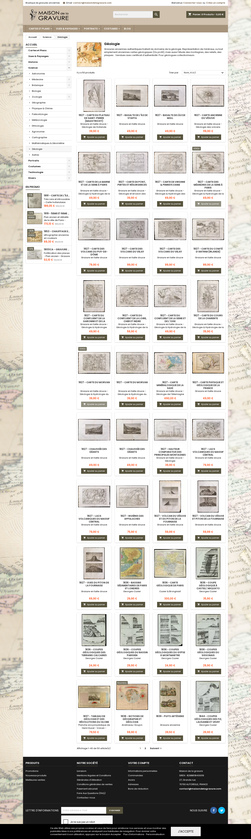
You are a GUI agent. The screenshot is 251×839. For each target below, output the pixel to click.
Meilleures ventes (35, 780)
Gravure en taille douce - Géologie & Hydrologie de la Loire (132, 327)
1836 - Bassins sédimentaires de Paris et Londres (132, 585)
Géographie (39, 102)
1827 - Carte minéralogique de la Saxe (170, 385)
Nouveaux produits (36, 775)
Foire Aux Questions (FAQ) (91, 793)
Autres (35, 154)
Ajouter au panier (94, 137)
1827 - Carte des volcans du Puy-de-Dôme (94, 251)
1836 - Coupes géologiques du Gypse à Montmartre (170, 652)
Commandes (135, 775)
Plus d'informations (134, 834)
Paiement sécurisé (87, 788)
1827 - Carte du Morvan (94, 382)
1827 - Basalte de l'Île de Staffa (132, 116)
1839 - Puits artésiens (170, 716)
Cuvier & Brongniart (170, 591)
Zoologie (37, 96)
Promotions (32, 771)
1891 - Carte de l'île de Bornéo (57, 195)
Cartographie (39, 137)
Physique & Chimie (42, 108)
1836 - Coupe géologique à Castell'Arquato (208, 585)
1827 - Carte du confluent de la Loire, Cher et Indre (132, 318)
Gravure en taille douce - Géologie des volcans (208, 125)
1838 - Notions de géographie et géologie (132, 719)
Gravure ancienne (170, 725)
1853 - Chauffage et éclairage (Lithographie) (57, 231)
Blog (127, 28)
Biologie (36, 91)
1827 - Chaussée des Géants (94, 450)
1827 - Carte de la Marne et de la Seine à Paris (94, 183)
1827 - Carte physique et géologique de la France (208, 385)
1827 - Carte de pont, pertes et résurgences (132, 183)
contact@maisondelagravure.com (92, 2)
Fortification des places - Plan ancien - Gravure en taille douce (57, 256)
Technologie (35, 172)
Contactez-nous (86, 797)
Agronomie (38, 131)
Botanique (37, 85)
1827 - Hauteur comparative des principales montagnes (170, 452)
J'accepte (186, 831)
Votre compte (138, 763)
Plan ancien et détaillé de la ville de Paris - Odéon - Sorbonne (56, 220)
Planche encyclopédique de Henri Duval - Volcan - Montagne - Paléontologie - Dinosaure (94, 729)
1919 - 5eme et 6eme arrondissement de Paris (57, 213)
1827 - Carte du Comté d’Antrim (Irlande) (208, 250)
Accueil (31, 45)
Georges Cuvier (132, 591)
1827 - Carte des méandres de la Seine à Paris (208, 184)
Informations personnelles (142, 771)
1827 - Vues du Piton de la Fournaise (94, 584)
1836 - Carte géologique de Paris (170, 584)
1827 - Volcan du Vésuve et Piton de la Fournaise (208, 517)
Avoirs (131, 780)
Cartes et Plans (39, 28)
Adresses (133, 784)
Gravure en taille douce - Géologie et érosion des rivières (132, 193)
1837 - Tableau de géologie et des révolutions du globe (94, 719)
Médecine (37, 79)
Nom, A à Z (204, 73)
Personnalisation (155, 834)
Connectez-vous (192, 2)
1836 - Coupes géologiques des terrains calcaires (94, 652)
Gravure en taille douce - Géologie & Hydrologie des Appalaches (170, 193)
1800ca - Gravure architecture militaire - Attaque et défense (57, 249)
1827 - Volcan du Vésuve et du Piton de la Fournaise (170, 518)
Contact (186, 763)
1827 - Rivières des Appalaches (132, 517)
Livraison (81, 771)
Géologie (37, 149)
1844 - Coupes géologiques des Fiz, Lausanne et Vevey (208, 719)
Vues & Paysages (67, 28)
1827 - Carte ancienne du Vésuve (208, 116)
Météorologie (39, 120)
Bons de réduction (138, 788)
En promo (33, 187)
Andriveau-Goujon (132, 725)
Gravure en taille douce (132, 124)
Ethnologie (38, 125)
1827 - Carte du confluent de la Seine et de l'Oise (170, 318)
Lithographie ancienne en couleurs (56, 236)
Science (33, 67)
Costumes (111, 28)
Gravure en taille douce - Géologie (170, 459)
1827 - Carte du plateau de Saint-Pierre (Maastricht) (94, 118)
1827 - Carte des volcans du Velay (132, 250)
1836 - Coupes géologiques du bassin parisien (132, 652)
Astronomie (38, 73)
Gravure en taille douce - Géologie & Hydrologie (94, 326)
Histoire (33, 62)
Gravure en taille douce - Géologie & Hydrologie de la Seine (94, 193)
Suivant (156, 748)
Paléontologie (40, 114)
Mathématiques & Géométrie (48, 143)
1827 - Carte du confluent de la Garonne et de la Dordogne (94, 320)
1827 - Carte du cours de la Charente (208, 317)
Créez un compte (215, 2)
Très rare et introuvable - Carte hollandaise (57, 201)
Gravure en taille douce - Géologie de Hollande (94, 125)
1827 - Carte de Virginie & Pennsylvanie (170, 183)
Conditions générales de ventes (95, 784)
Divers (32, 178)
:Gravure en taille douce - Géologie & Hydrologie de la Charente (208, 327)
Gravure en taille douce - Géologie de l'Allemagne (170, 392)
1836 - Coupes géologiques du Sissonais (208, 652)
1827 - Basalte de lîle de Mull (170, 116)
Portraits (91, 28)
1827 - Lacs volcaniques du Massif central (208, 452)
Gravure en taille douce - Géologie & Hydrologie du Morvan (94, 394)
